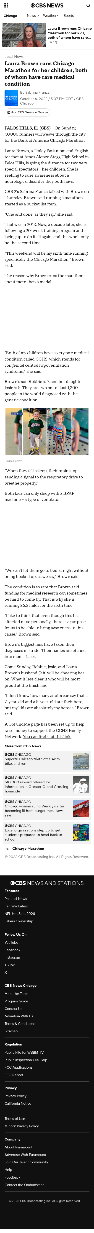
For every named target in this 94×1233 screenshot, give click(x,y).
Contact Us (13, 1009)
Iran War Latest (16, 906)
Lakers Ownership (19, 921)
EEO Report (14, 1075)
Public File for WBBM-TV (24, 1052)
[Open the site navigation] (17, 5)
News (32, 16)
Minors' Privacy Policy (22, 1126)
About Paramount (18, 1147)
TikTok (10, 965)
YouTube (11, 942)
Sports (69, 16)
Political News (16, 899)
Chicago (10, 16)
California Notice (18, 1103)
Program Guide (16, 1001)
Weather (50, 16)
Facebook (12, 950)
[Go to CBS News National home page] (47, 5)
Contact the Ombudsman (24, 1185)
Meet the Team (16, 994)
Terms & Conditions (20, 1024)
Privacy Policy (15, 1096)
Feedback (12, 1177)
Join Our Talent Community (26, 1162)
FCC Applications (18, 1067)
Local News (14, 56)
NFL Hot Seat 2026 (20, 914)
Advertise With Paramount (25, 1155)
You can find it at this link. (47, 736)
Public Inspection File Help (26, 1060)
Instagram (12, 957)
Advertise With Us (19, 1016)
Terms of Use (15, 1119)
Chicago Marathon (28, 848)
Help (8, 1170)
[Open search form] (88, 5)
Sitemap (11, 1031)
